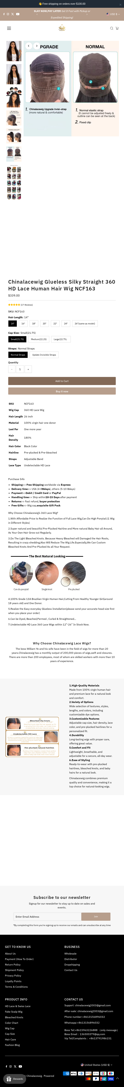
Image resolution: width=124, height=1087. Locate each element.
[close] (120, 5)
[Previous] (37, 14)
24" (66, 323)
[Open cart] (117, 28)
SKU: (11, 311)
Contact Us (70, 970)
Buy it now (62, 391)
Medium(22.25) (39, 339)
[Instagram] (8, 14)
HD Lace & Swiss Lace (18, 1006)
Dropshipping (72, 964)
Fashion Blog (12, 1045)
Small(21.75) (17, 339)
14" (12, 323)
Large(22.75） (61, 339)
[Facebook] (4, 14)
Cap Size (10, 1033)
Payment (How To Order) (19, 959)
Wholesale (70, 953)
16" (23, 323)
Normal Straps (18, 354)
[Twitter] (12, 14)
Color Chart (11, 1022)
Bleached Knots (14, 1017)
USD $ (113, 14)
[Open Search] (111, 28)
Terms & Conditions (16, 986)
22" (55, 323)
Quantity (13, 362)
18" (34, 323)
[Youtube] (17, 14)
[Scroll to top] (117, 1078)
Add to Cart (62, 381)
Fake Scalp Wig (13, 1011)
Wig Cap (9, 1028)
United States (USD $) (97, 1064)
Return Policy (13, 964)
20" (44, 323)
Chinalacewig (34, 1075)
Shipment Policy (14, 970)
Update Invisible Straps (44, 354)
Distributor (70, 959)
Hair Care (10, 1039)
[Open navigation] (18, 28)
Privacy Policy (13, 975)
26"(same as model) (85, 323)
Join (96, 916)
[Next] (87, 14)
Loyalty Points (13, 981)
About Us (10, 953)
